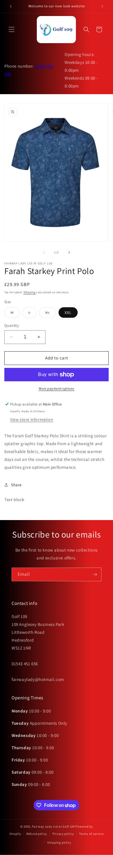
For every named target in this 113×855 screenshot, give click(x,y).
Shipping (29, 292)
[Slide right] (69, 252)
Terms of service (91, 834)
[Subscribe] (94, 574)
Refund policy (36, 834)
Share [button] (16, 484)
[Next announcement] (102, 6)
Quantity (11, 325)
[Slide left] (43, 252)
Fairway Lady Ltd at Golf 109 (53, 826)
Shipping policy (59, 842)
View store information (31, 419)
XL (50, 314)
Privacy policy (63, 834)
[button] (11, 29)
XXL (68, 312)
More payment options (56, 388)
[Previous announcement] (10, 6)
